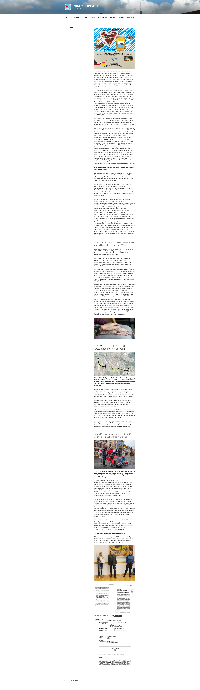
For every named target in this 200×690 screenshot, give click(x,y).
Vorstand (76, 17)
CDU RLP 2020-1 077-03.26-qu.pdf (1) (103, 615)
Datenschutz (130, 17)
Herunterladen (117, 615)
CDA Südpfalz (86, 6)
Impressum (121, 17)
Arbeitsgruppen (102, 17)
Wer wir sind (68, 17)
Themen (84, 17)
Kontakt (112, 17)
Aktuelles (92, 17)
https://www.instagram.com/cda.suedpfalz (112, 529)
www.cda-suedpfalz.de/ (106, 527)
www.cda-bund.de (124, 426)
